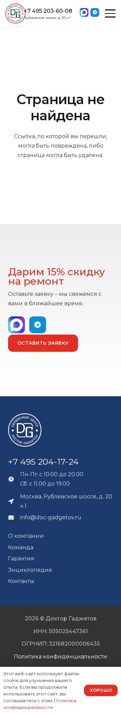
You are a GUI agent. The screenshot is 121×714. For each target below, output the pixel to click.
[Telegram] (94, 12)
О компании (26, 536)
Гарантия (21, 558)
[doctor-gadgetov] (15, 13)
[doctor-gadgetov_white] (25, 430)
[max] (85, 13)
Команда (20, 547)
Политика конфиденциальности (60, 656)
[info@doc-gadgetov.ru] (14, 517)
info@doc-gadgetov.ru (50, 517)
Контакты (21, 581)
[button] (110, 13)
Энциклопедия (30, 570)
